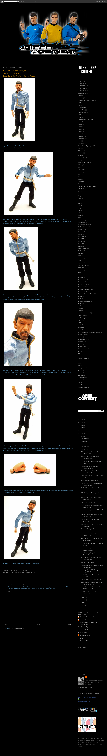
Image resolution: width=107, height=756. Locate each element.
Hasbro (80, 184)
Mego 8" (80, 241)
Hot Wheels (81, 189)
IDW (79, 191)
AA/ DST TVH (82, 91)
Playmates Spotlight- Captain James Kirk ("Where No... (91, 535)
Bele (79, 105)
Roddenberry (81, 318)
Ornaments (81, 267)
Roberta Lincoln (82, 315)
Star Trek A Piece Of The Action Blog (87, 697)
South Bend (81, 342)
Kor (79, 210)
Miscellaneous (82, 248)
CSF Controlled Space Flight (86, 119)
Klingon (80, 205)
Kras (79, 213)
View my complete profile (87, 687)
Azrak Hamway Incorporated (86, 100)
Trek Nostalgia (84, 641)
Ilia (79, 193)
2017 (81, 422)
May (83, 602)
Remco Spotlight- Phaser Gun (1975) (91, 480)
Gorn (79, 177)
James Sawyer (92, 677)
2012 (81, 428)
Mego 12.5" (81, 236)
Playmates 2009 (82, 282)
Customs (80, 143)
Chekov (80, 127)
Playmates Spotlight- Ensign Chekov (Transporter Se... (91, 484)
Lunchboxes (81, 222)
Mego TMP (81, 244)
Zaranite (80, 385)
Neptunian (81, 263)
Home (38, 624)
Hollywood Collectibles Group (86, 186)
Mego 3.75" (81, 239)
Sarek (79, 330)
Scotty (79, 337)
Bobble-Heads (82, 112)
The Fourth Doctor (85, 630)
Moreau (80, 253)
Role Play (80, 320)
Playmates (80, 277)
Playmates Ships (82, 291)
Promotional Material (84, 301)
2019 (81, 420)
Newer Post (6, 624)
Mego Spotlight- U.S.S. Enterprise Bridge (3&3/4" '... (90, 571)
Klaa (79, 203)
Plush (79, 299)
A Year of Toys (84, 627)
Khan (79, 198)
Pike (79, 275)
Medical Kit (81, 229)
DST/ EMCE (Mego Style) (85, 146)
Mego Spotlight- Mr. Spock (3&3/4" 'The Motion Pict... (91, 559)
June (83, 600)
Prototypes (13, 572)
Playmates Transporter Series (86, 294)
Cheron (80, 129)
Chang (79, 122)
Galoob (80, 165)
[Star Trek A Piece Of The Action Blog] (78, 700)
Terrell (79, 361)
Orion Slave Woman (83, 265)
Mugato (80, 255)
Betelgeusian (81, 107)
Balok (79, 103)
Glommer (80, 174)
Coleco (80, 131)
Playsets (80, 296)
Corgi (79, 141)
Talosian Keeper (82, 358)
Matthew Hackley (83, 227)
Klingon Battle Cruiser (84, 208)
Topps (79, 365)
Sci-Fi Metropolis (24, 572)
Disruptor (80, 153)
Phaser (79, 272)
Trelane (80, 370)
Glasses (80, 172)
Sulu (79, 351)
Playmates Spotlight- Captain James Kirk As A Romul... (91, 549)
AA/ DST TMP (82, 83)
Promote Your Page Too (84, 701)
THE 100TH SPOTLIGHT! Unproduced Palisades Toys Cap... (92, 583)
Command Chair (82, 136)
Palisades (80, 270)
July (83, 597)
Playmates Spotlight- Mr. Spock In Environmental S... (90, 520)
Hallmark (80, 179)
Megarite (80, 232)
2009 (81, 436)
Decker (80, 148)
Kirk (79, 201)
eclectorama (83, 632)
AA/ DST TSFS (82, 88)
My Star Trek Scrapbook (87, 620)
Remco (80, 308)
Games (79, 167)
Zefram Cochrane (82, 387)
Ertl (79, 160)
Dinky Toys (81, 150)
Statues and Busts (83, 349)
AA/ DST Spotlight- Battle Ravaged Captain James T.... (91, 472)
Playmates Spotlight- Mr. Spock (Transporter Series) (90, 458)
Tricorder (80, 375)
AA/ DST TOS (82, 86)
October (84, 444)
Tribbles (80, 373)
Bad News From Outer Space (88, 617)
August (84, 449)
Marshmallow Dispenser (84, 224)
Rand (79, 306)
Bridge (80, 117)
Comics (80, 134)
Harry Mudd (81, 181)
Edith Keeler (81, 158)
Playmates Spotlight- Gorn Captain (91, 579)
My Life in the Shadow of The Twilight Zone (88, 623)
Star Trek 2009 (82, 346)
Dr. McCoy (81, 155)
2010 (81, 433)
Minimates (81, 246)
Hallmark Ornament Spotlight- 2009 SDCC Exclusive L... (91, 588)
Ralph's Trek (83, 638)
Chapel (80, 124)
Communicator (82, 138)
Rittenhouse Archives (84, 313)
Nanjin (80, 260)
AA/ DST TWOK (82, 93)
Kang (79, 196)
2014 (81, 425)
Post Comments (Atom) (17, 628)
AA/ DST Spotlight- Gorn (88, 562)
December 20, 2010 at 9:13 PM (24, 584)
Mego (79, 234)
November (85, 441)
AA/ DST (80, 81)
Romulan (80, 322)
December (84, 438)
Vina (79, 382)
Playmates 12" (82, 279)
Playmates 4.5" (82, 284)
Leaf (79, 217)
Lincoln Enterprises (83, 220)
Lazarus (80, 215)
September (85, 447)
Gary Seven (81, 169)
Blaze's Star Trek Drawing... (88, 502)
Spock (33, 572)
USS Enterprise (82, 377)
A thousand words (85, 635)
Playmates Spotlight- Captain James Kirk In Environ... (91, 498)
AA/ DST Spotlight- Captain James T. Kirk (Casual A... (91, 453)
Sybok (79, 353)
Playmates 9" (81, 287)
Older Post (70, 624)
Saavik (80, 325)
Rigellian (80, 311)
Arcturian (80, 98)
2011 (81, 430)
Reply (10, 591)
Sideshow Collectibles (84, 339)
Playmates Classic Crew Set (85, 289)
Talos (79, 356)
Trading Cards (82, 368)
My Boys (80, 258)
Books (79, 115)
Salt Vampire (81, 327)
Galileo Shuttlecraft (83, 162)
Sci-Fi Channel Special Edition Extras (88, 332)
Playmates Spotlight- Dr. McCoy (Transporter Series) (90, 467)
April (83, 605)
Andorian (80, 95)
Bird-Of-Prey (81, 110)
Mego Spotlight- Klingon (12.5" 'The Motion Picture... (91, 539)
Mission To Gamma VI (84, 251)
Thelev (80, 363)
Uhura (79, 380)
